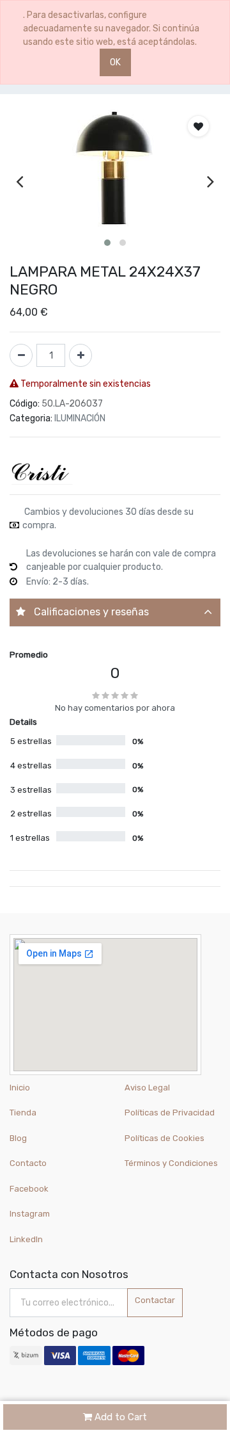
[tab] (115, 612)
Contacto (28, 1163)
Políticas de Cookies (164, 1138)
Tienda (23, 1112)
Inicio (20, 1087)
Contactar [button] (155, 1300)
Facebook (29, 1189)
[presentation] (19, 181)
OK (115, 62)
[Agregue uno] (80, 355)
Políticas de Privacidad (170, 1112)
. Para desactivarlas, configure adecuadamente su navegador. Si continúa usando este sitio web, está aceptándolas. (111, 28)
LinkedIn (27, 1239)
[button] (107, 242)
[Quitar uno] (21, 355)
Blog (18, 1138)
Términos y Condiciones (171, 1163)
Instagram (30, 1213)
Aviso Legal (147, 1087)
